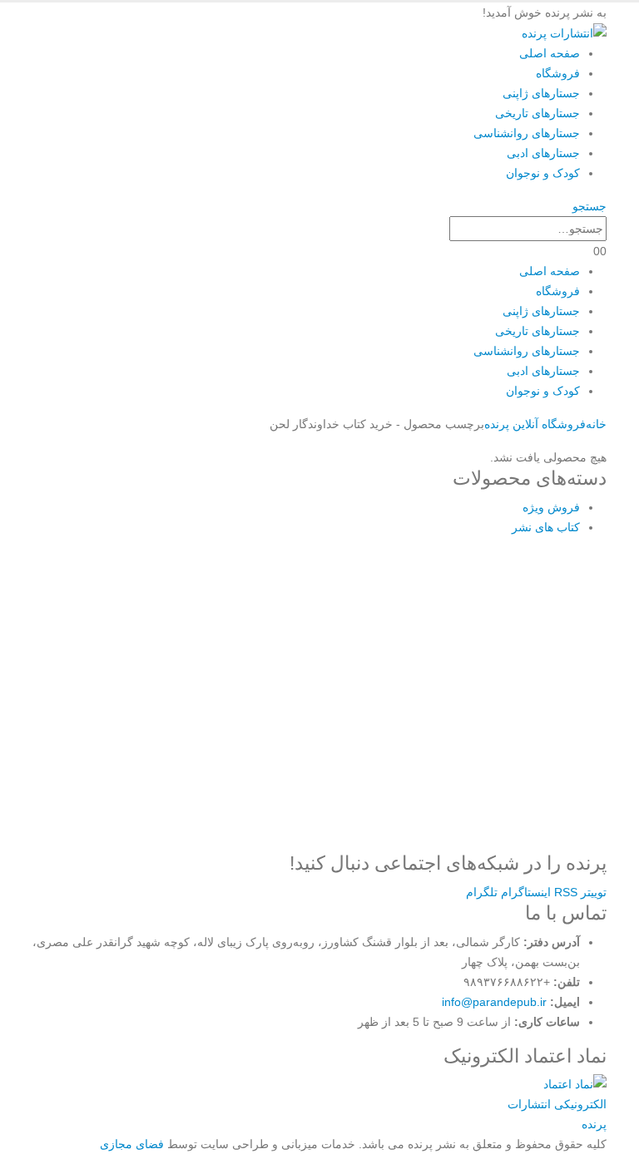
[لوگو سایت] (564, 32)
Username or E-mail (189, 573)
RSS (565, 892)
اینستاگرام (526, 892)
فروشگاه (558, 73)
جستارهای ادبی (543, 153)
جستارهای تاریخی (537, 113)
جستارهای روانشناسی (526, 133)
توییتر (594, 892)
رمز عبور (155, 647)
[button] (589, 206)
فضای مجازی (132, 1144)
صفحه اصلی (549, 53)
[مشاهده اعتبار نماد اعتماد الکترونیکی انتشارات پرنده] (555, 1103)
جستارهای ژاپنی (541, 93)
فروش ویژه (551, 507)
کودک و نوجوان (543, 173)
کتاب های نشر (546, 527)
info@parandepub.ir (494, 1002)
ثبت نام (417, 769)
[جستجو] (440, 230)
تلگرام (482, 892)
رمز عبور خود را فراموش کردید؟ (319, 818)
